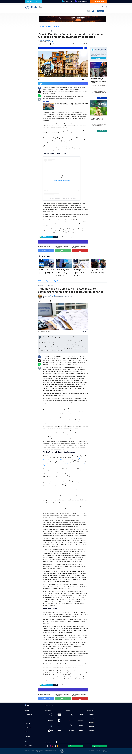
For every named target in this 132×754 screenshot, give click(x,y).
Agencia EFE (51, 41)
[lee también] (48, 106)
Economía (46, 11)
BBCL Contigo (79, 11)
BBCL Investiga (71, 11)
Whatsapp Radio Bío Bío (100, 746)
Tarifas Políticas (28, 745)
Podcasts (27, 11)
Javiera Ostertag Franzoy (49, 295)
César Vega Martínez (45, 40)
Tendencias (58, 11)
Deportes (53, 11)
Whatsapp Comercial (76, 746)
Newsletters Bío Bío (68, 1)
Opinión (64, 11)
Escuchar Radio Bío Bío (99, 1)
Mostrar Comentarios (63, 242)
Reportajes (27, 736)
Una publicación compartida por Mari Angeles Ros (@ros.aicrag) (62, 198)
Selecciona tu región (32, 1)
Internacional (39, 11)
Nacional (33, 11)
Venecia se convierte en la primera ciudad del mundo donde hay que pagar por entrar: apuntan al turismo (71, 104)
